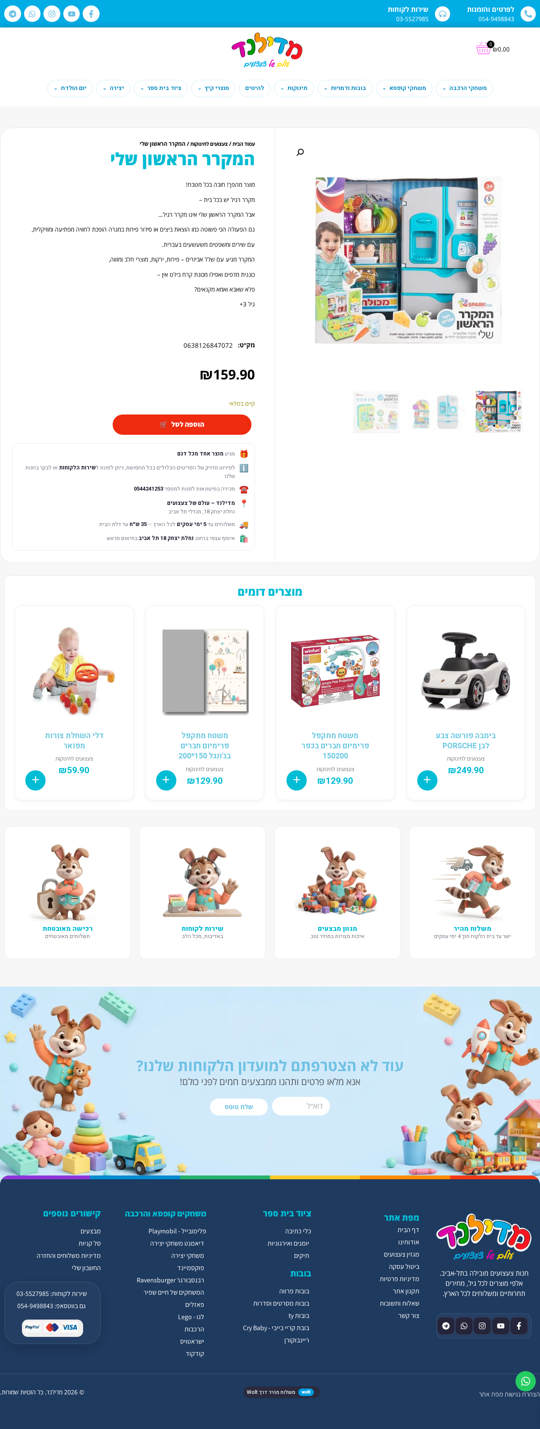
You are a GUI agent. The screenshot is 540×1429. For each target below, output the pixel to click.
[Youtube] (71, 13)
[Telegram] (12, 13)
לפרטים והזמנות (490, 9)
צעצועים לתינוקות (209, 143)
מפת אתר (491, 1394)
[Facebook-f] (91, 13)
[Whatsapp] (32, 13)
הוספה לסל (187, 424)
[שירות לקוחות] (442, 14)
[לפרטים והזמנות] (528, 14)
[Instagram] (51, 13)
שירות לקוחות (408, 9)
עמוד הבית (243, 143)
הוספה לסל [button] (427, 780)
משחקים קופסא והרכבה (165, 1213)
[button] (300, 152)
